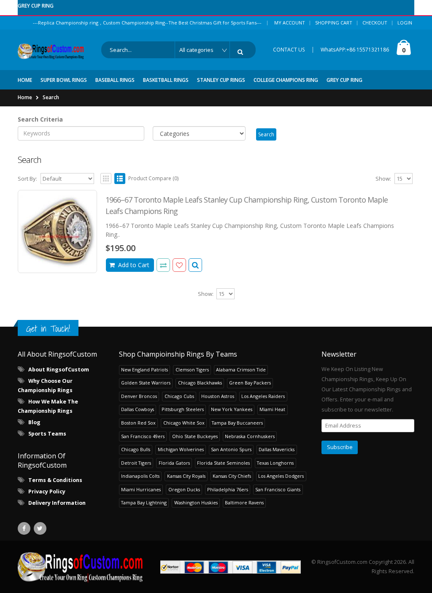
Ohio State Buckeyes (195, 436)
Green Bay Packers (250, 382)
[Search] (241, 51)
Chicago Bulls (135, 449)
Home (25, 97)
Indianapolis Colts (140, 476)
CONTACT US (289, 49)
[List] (119, 178)
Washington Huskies (196, 502)
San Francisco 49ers (143, 436)
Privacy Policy (46, 491)
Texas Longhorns (275, 463)
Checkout (374, 22)
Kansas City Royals (186, 476)
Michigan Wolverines (181, 449)
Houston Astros (217, 396)
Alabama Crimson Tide (241, 369)
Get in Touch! (48, 329)
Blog (34, 422)
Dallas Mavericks (276, 449)
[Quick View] (195, 265)
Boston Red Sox (138, 423)
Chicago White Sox (184, 423)
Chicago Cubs (179, 396)
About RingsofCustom (58, 369)
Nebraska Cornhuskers (250, 436)
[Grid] (105, 178)
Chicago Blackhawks (200, 382)
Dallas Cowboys (137, 409)
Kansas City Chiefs (232, 476)
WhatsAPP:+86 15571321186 (355, 49)
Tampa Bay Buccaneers (237, 423)
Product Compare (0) (153, 178)
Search (51, 97)
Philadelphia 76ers (227, 489)
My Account (289, 22)
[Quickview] (163, 265)
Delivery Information (57, 502)
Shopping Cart (333, 22)
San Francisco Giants (277, 489)
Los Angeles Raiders (263, 396)
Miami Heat (272, 409)
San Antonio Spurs (231, 449)
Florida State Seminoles (223, 463)
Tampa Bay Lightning (144, 502)
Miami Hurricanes (141, 489)
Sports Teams (47, 433)
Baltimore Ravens (244, 502)
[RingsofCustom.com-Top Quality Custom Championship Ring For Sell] (80, 566)
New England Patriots (144, 369)
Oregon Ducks (184, 489)
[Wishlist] (179, 265)
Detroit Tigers (136, 463)
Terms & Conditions (55, 480)
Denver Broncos (139, 396)
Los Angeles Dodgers (281, 476)
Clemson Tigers (192, 369)
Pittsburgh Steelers (183, 409)
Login (404, 22)
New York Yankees (231, 409)
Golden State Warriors (145, 382)
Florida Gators (174, 463)
